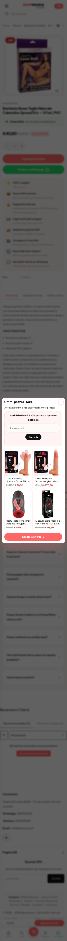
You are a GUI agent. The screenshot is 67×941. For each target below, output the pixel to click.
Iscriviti (33, 437)
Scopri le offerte (33, 536)
